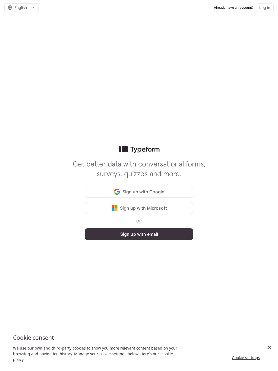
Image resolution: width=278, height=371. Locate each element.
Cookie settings (246, 357)
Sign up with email (139, 234)
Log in (264, 7)
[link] (139, 149)
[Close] (269, 347)
